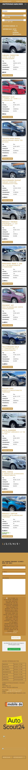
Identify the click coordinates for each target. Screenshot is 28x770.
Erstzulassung (17, 34)
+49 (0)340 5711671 (6, 1)
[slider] (3, 15)
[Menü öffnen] (25, 4)
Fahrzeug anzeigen (7, 75)
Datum (14, 29)
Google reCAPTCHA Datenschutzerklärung (14, 646)
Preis (15, 31)
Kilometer (16, 32)
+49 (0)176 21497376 (21, 1)
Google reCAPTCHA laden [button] (14, 649)
